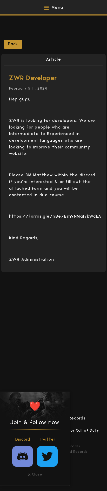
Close (37, 475)
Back (13, 44)
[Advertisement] (55, 27)
